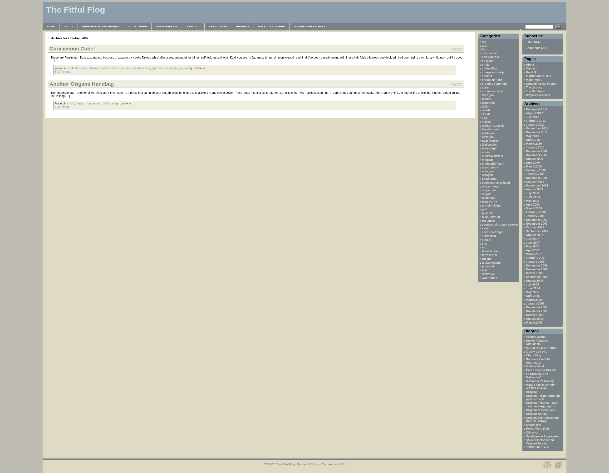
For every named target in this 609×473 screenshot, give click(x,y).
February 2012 (536, 121)
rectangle (488, 220)
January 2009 (535, 174)
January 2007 (535, 261)
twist (485, 270)
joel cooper (489, 144)
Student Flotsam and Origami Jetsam (540, 442)
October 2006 (535, 273)
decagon (488, 95)
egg (484, 118)
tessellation (490, 251)
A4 (484, 42)
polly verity (489, 201)
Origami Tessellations (540, 410)
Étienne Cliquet (536, 337)
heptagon (488, 133)
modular (487, 160)
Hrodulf (242, 26)
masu (486, 152)
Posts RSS (533, 42)
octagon (487, 175)
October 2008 (535, 181)
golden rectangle (493, 125)
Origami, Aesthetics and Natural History (542, 419)
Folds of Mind (535, 366)
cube (485, 87)
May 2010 (532, 136)
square (486, 239)
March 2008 (534, 208)
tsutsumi (488, 266)
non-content (490, 167)
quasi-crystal (491, 217)
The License (218, 26)
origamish (489, 190)
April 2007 (533, 250)
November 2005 (537, 311)
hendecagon (490, 129)
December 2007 (537, 220)
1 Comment (61, 106)
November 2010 (537, 132)
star (484, 243)
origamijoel (533, 425)
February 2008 (536, 212)
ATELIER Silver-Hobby (541, 348)
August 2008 (534, 189)
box (484, 49)
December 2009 (537, 151)
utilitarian (488, 274)
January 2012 (535, 124)
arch (485, 45)
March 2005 (534, 322)
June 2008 (533, 197)
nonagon (488, 171)
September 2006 (537, 277)
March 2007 (534, 254)
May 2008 (532, 200)
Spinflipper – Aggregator (542, 436)
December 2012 (537, 109)
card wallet (489, 53)
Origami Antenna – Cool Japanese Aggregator (542, 404)
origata (486, 194)
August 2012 (534, 113)
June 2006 (533, 288)
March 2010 (534, 143)
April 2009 (533, 162)
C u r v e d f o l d (536, 351)
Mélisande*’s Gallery (540, 381)
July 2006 (532, 284)
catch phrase (491, 57)
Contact (193, 26)
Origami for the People (101, 26)
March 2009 (534, 166)
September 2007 (537, 231)
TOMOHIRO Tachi (537, 447)
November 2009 (537, 155)
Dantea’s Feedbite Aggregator (538, 361)
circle (486, 64)
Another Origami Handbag (81, 84)
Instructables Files (310, 26)
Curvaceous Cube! (72, 49)
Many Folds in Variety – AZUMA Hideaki (541, 386)
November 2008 (537, 178)
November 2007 (537, 223)
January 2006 (535, 303)
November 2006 (537, 269)
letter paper (490, 148)
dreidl (486, 114)
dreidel (486, 110)
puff (484, 209)
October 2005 (535, 315)
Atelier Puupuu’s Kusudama (537, 342)
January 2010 (535, 147)
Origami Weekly (536, 414)
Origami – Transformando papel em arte (543, 397)
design (486, 99)
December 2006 (537, 265)
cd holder (488, 61)
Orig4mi (531, 392)
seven (486, 228)
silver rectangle (492, 232)
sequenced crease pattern (500, 224)
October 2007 (535, 227)
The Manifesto (167, 26)
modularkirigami (493, 163)
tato (484, 247)
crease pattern (492, 80)
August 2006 (534, 280)
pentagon (488, 198)
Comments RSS (536, 48)
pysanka (488, 213)
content (487, 76)
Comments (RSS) (333, 464)
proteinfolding (491, 205)
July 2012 (532, 117)
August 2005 (534, 318)
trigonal (487, 259)
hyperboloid (490, 141)
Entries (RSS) (306, 464)
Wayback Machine (271, 26)
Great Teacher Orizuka (541, 370)
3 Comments (62, 71)
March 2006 (534, 299)
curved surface (492, 91)
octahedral (489, 179)
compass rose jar (494, 72)
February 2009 (536, 170)
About (68, 26)
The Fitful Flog (75, 10)
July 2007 (532, 239)
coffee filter (489, 68)
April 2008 (533, 204)
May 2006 (532, 292)
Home (51, 26)
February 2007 (536, 258)
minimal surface (493, 156)
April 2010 (533, 140)
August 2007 (534, 235)
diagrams (488, 102)
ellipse (486, 121)
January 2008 (535, 216)
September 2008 (537, 185)
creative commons (494, 83)
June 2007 (533, 242)
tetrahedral (489, 255)
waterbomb (489, 278)
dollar (486, 106)
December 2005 (537, 307)
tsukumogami (491, 262)
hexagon (488, 137)
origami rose (490, 186)
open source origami (496, 182)
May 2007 (532, 246)
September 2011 (537, 128)
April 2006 (533, 296)
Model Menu (137, 26)
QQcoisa (532, 432)
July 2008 (532, 193)
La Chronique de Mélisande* (537, 375)
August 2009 (534, 159)
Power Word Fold (537, 428)
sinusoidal (489, 236)
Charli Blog (533, 355)
